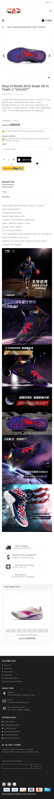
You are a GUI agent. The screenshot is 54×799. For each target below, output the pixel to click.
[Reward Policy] (3, 131)
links (47, 2)
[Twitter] (9, 784)
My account (8, 671)
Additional (8, 187)
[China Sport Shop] (13, 11)
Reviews (6, 197)
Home (3, 27)
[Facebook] (4, 784)
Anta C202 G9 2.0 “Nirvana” (27, 635)
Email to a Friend (8, 136)
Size (4, 144)
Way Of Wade (9, 722)
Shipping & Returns (11, 678)
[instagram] (14, 784)
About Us (7, 665)
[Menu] (3, 20)
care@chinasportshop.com (18, 702)
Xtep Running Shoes (12, 738)
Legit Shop (8, 675)
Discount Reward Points (13, 681)
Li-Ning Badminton (11, 735)
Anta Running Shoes (12, 731)
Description (8, 182)
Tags (4, 192)
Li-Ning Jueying (9, 728)
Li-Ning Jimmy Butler (11, 725)
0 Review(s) (18, 94)
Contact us (8, 668)
